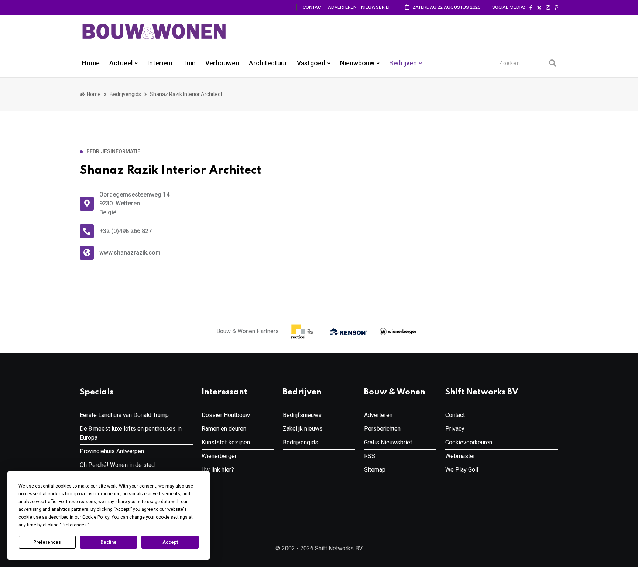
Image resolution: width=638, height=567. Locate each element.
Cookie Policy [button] (95, 517)
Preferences (47, 542)
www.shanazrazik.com (130, 252)
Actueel (121, 63)
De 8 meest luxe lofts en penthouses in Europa (131, 433)
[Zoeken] (552, 63)
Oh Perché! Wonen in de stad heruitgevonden (117, 469)
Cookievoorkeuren (468, 442)
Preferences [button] (74, 524)
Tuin (189, 63)
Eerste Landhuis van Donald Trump (124, 415)
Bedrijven (403, 63)
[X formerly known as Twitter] (539, 7)
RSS (369, 456)
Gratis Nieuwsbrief (388, 442)
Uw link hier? (218, 469)
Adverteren (342, 7)
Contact (313, 7)
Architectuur (268, 63)
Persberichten (382, 428)
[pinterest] (556, 7)
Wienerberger (219, 456)
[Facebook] (530, 7)
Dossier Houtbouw (226, 415)
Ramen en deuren (224, 428)
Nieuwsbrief (376, 7)
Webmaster (460, 456)
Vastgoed (311, 63)
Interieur (160, 63)
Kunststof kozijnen (226, 442)
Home (91, 63)
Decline (108, 542)
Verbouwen (222, 63)
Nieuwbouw (357, 63)
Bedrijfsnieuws (302, 415)
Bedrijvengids (125, 94)
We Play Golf (462, 469)
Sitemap (374, 469)
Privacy (454, 428)
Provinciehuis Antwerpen (112, 451)
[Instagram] (548, 7)
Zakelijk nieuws (303, 428)
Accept (170, 542)
